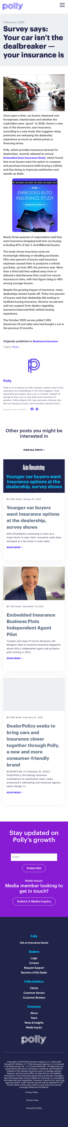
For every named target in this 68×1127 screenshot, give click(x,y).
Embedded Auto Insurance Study (24, 158)
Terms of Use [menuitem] (32, 1100)
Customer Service (34, 993)
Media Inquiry (34, 1027)
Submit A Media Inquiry (34, 901)
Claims (34, 988)
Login (34, 958)
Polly (7, 381)
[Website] (36, 409)
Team (34, 1018)
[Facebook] (32, 409)
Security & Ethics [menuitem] (34, 1108)
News (15, 347)
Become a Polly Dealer (34, 972)
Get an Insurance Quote (34, 943)
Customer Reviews (34, 997)
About (34, 1013)
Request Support (34, 968)
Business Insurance (45, 341)
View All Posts (33, 450)
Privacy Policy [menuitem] (31, 1092)
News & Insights (34, 1022)
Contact (34, 963)
